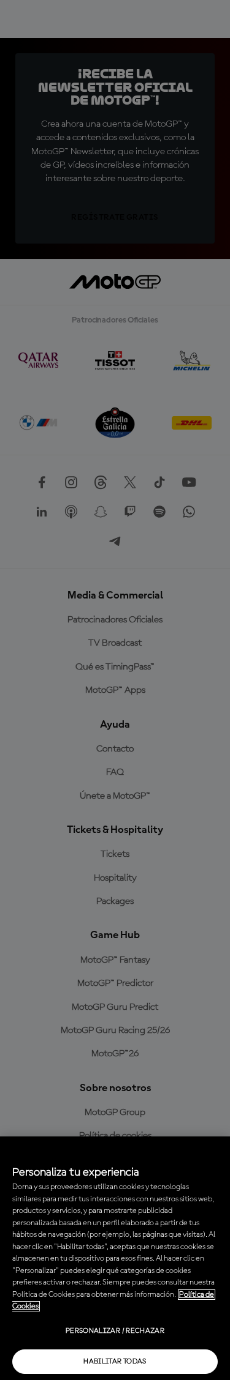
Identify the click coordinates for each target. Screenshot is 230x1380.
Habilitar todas (114, 1361)
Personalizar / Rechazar (115, 1331)
